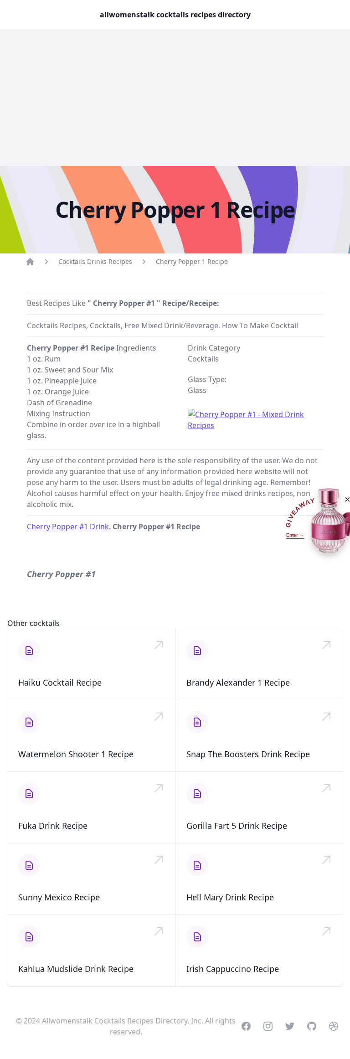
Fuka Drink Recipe (53, 825)
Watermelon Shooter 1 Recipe (76, 754)
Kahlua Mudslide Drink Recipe (76, 968)
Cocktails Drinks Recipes (95, 261)
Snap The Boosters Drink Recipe (248, 754)
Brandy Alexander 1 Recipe (238, 682)
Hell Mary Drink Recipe (230, 897)
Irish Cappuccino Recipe (232, 968)
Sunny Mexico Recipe (59, 897)
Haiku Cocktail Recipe (60, 682)
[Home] (30, 261)
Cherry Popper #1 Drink (68, 527)
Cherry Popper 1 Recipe (192, 261)
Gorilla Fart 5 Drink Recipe (236, 825)
